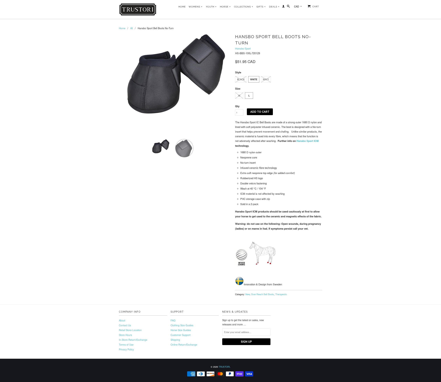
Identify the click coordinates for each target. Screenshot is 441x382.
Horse (225, 6)
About (122, 320)
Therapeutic (281, 294)
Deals (274, 6)
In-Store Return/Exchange (133, 339)
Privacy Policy (126, 349)
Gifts (261, 6)
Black (241, 79)
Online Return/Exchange (184, 344)
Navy (266, 79)
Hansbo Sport (243, 48)
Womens (195, 6)
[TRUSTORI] (138, 9)
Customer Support (181, 335)
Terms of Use (126, 344)
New (247, 294)
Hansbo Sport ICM (307, 141)
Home (182, 6)
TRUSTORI (224, 366)
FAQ (173, 320)
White (253, 79)
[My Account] (283, 7)
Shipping (175, 339)
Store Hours (125, 335)
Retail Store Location (130, 330)
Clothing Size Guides (182, 325)
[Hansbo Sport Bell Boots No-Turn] (175, 75)
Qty (237, 106)
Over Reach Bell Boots (262, 294)
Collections (243, 6)
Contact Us (125, 325)
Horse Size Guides (181, 330)
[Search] (288, 7)
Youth (211, 6)
